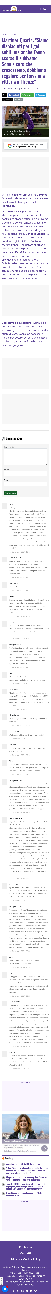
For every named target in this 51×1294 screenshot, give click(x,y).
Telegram (41, 95)
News (13, 34)
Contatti (25, 1253)
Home (5, 34)
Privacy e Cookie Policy (25, 1259)
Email (20, 99)
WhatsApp (28, 95)
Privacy (1, 1282)
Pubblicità (25, 1247)
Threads (8, 99)
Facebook (15, 95)
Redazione (7, 88)
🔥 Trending (7, 1158)
